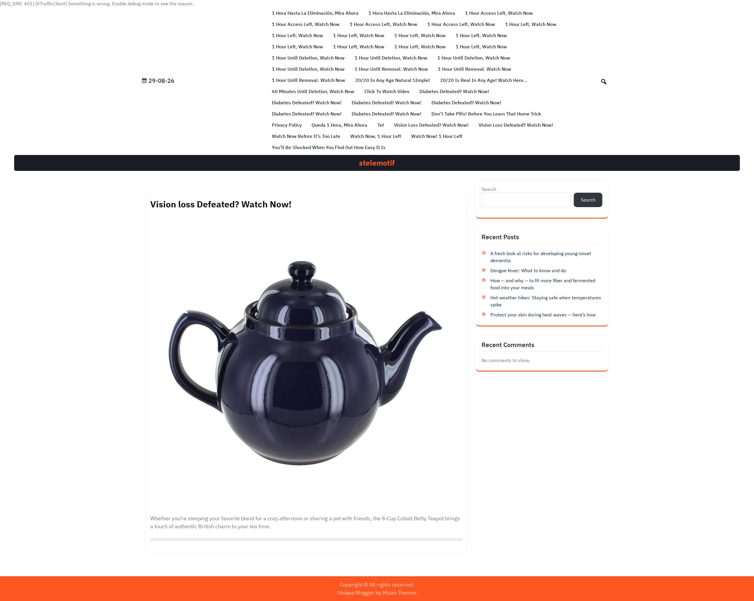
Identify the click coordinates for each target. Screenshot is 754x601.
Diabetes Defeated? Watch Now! (454, 91)
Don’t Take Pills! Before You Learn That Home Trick (486, 114)
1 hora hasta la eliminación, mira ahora (315, 13)
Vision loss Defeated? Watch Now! (431, 125)
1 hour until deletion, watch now (308, 58)
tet (380, 125)
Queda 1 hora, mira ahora (339, 125)
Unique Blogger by (377, 592)
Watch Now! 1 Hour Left (436, 136)
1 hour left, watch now (530, 24)
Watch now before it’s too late (306, 136)
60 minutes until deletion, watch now (313, 91)
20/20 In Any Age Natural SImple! (392, 80)
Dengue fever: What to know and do (528, 270)
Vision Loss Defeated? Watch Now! (516, 125)
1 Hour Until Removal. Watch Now (391, 69)
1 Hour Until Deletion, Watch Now (391, 58)
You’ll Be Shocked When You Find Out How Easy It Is (329, 147)
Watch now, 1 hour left (375, 136)
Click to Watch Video (386, 91)
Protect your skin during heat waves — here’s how (543, 315)
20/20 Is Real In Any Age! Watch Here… (484, 80)
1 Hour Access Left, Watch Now (499, 13)
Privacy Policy (287, 125)
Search (489, 189)
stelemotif (377, 163)
